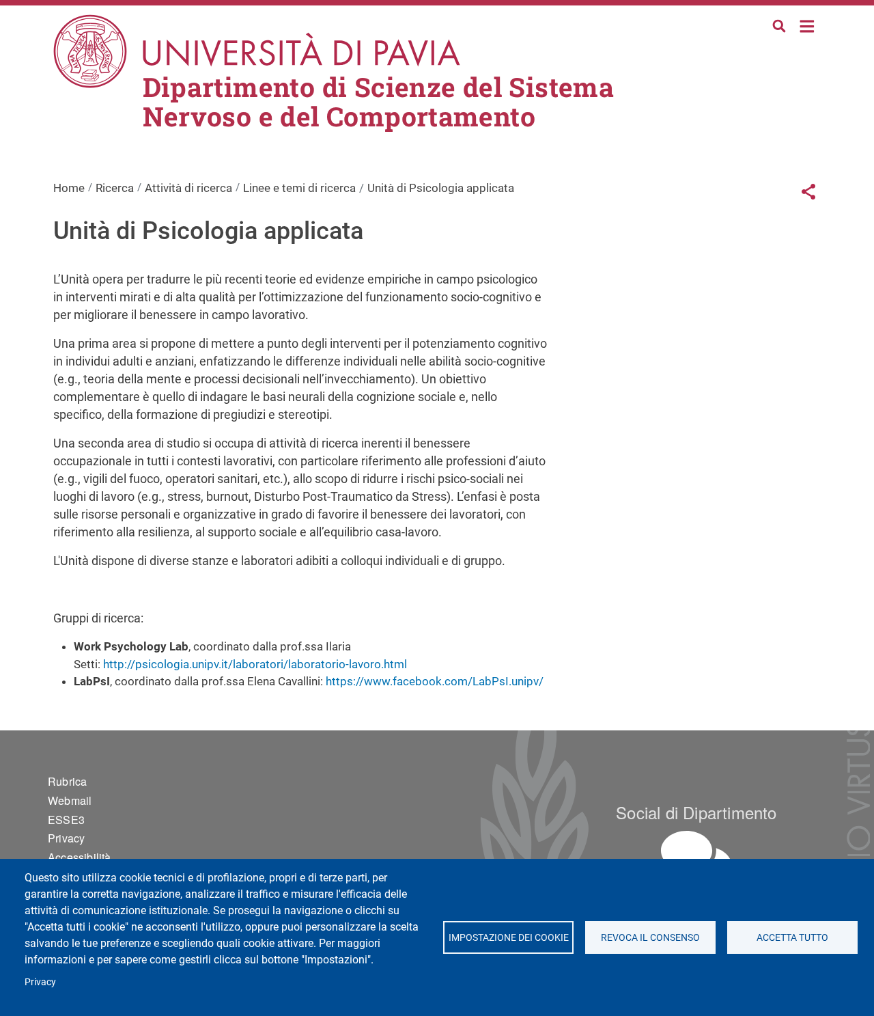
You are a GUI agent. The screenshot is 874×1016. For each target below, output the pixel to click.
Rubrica (67, 781)
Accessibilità (79, 857)
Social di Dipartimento (696, 812)
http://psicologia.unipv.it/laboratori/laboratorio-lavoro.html (255, 664)
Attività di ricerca (188, 188)
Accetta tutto (792, 937)
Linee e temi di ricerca (299, 188)
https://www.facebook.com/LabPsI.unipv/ (435, 681)
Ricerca (115, 188)
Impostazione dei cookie (508, 937)
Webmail (69, 800)
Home (807, 24)
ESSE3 (66, 819)
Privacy (40, 981)
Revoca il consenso (650, 937)
